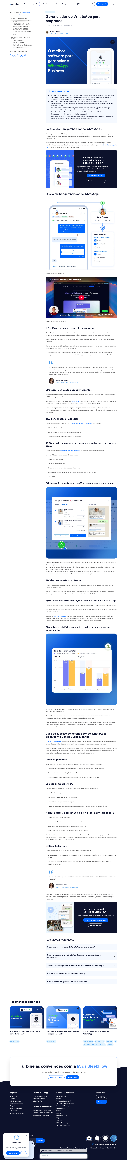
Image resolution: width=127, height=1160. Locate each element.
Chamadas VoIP (61, 1096)
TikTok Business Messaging (65, 1103)
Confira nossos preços (95, 181)
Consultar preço (95, 925)
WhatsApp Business (39, 1098)
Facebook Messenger (63, 1106)
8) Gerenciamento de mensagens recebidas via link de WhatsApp (21, 29)
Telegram (59, 1120)
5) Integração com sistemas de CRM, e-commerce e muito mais (21, 24)
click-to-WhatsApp (60, 616)
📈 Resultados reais (18, 47)
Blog (17, 12)
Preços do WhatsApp (40, 1096)
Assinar (40, 1140)
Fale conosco (14, 1111)
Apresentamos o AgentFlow (42, 1110)
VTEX (58, 1118)
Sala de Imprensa (15, 1101)
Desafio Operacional (18, 40)
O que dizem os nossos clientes (95, 920)
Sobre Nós (13, 1096)
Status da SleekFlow (16, 1103)
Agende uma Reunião (96, 175)
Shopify (58, 1111)
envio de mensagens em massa (70, 450)
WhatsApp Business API (64, 1101)
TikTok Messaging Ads (63, 1123)
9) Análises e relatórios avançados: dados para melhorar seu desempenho (22, 33)
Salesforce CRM (61, 1115)
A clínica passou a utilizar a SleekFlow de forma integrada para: (22, 45)
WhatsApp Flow (38, 1101)
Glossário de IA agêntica (41, 1115)
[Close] (32, 1143)
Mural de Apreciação (16, 1108)
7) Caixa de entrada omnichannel (21, 26)
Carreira (12, 1098)
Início (11, 12)
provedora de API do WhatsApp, (82, 423)
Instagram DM (60, 1108)
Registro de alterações (17, 1113)
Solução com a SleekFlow (19, 42)
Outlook (58, 1098)
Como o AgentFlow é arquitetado (43, 1113)
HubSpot (59, 1113)
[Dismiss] (27, 1136)
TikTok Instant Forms (63, 1125)
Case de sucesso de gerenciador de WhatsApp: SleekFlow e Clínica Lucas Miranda (20, 37)
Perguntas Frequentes (17, 1106)
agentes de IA (76, 401)
